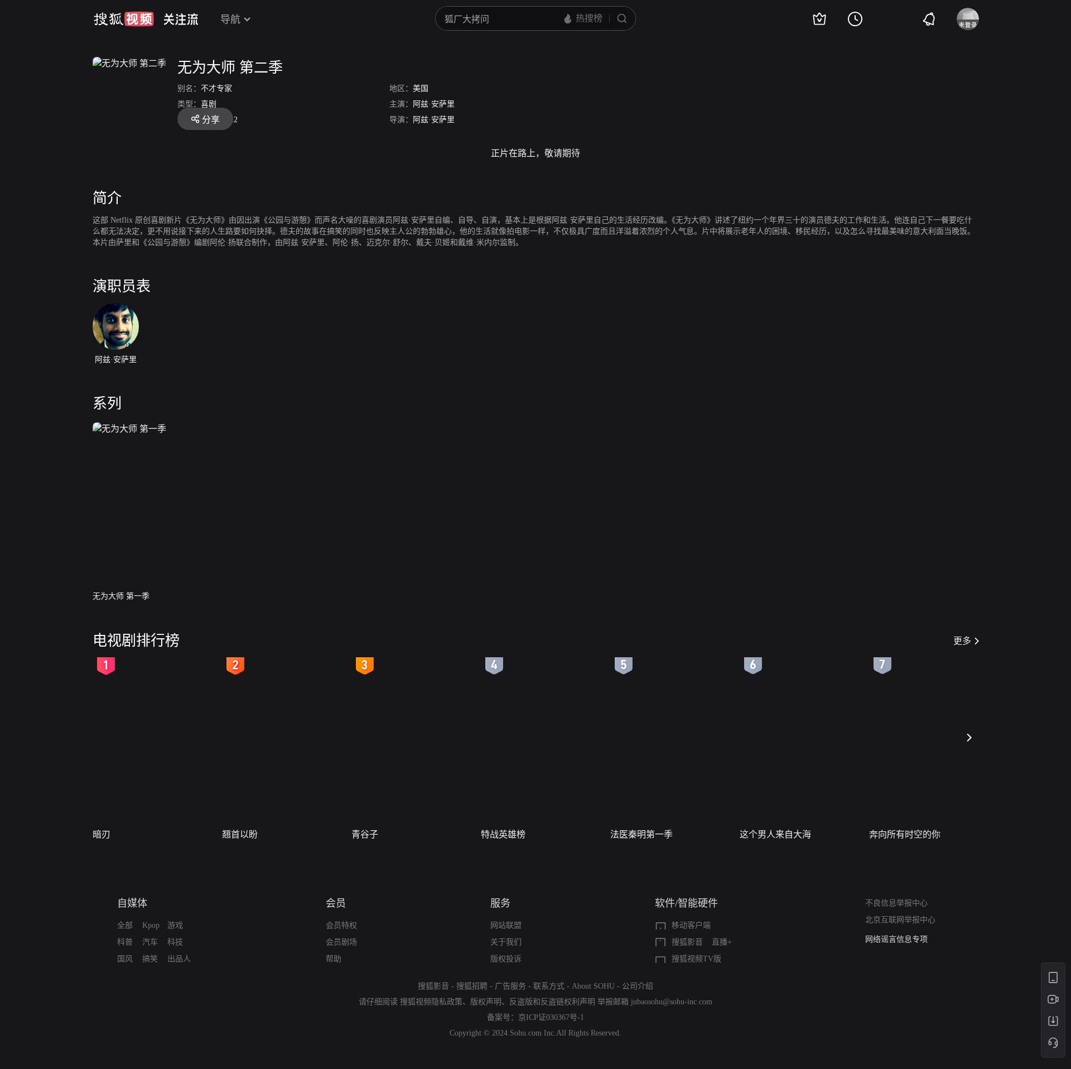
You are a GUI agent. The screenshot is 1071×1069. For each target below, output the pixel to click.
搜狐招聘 (472, 986)
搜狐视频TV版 (696, 959)
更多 (962, 641)
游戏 (175, 925)
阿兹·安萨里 (434, 104)
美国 (420, 88)
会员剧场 (341, 942)
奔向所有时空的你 (904, 834)
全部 (125, 925)
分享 (211, 119)
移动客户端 (691, 925)
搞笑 (150, 959)
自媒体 (132, 903)
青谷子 (364, 834)
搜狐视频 (124, 19)
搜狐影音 (687, 942)
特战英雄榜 (503, 834)
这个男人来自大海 (775, 834)
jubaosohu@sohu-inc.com (671, 1002)
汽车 (150, 942)
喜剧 (208, 104)
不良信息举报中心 (896, 903)
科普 (125, 942)
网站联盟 (506, 925)
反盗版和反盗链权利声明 (552, 1002)
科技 (175, 942)
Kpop (151, 925)
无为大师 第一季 (121, 596)
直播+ (722, 942)
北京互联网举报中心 (900, 920)
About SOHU (593, 986)
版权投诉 (506, 959)
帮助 (333, 959)
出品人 (179, 959)
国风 (125, 959)
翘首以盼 (240, 834)
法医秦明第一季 (641, 834)
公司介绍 (637, 986)
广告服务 (510, 986)
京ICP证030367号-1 (551, 1017)
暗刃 (101, 834)
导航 (230, 20)
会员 (336, 903)
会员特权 (341, 925)
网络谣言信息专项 (896, 939)
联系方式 (549, 986)
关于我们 (506, 942)
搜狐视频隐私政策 (431, 1002)
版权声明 (485, 1002)
